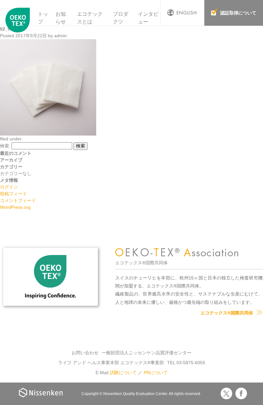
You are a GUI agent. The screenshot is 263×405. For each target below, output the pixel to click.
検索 (80, 145)
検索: (5, 145)
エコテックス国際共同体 (17, 22)
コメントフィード (18, 200)
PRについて (156, 372)
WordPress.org (15, 207)
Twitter (226, 393)
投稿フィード (13, 193)
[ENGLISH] (182, 13)
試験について (123, 372)
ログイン (9, 186)
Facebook (241, 393)
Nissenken (40, 393)
